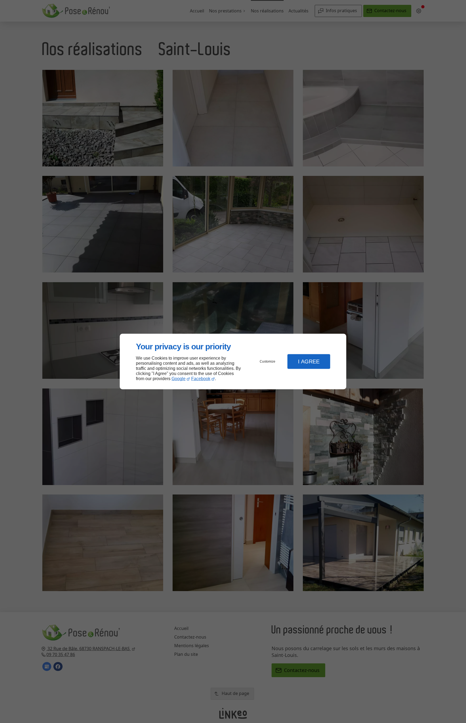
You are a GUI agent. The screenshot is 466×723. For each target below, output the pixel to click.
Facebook (200, 378)
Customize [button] (267, 361)
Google (179, 378)
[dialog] (233, 362)
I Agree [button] (309, 361)
